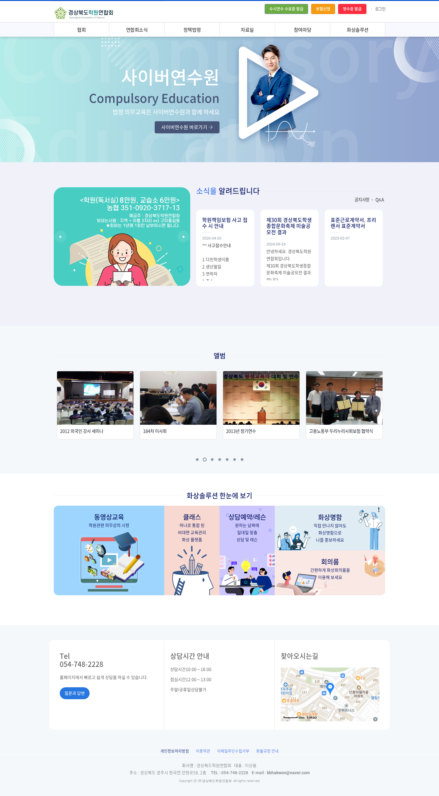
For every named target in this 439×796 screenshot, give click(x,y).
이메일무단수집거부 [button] (233, 751)
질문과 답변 (75, 693)
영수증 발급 (352, 9)
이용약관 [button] (203, 751)
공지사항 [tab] (361, 199)
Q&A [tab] (379, 199)
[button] (174, 751)
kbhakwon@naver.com (281, 772)
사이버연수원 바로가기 (184, 127)
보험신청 (323, 9)
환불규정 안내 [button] (267, 751)
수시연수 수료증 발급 (286, 9)
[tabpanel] (95, 405)
